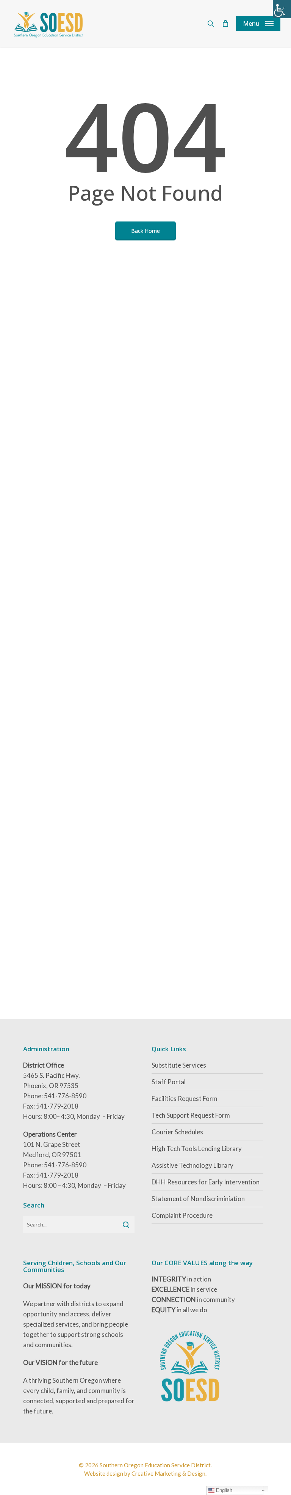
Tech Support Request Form (191, 1115)
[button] (258, 23)
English (223, 1490)
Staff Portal (169, 1082)
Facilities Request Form (184, 1098)
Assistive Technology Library (192, 1165)
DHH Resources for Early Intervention (206, 1182)
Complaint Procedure (182, 1215)
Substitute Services (179, 1065)
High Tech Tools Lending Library (197, 1149)
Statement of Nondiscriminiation (198, 1199)
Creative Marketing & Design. (169, 1473)
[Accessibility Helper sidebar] (282, 9)
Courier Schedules (177, 1132)
